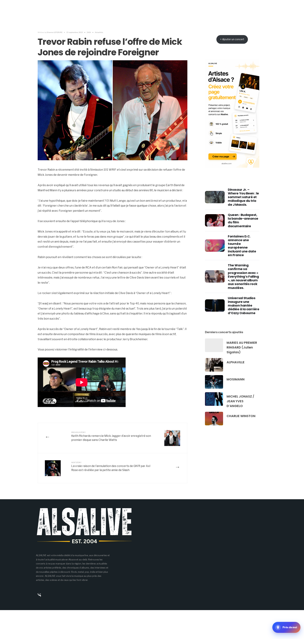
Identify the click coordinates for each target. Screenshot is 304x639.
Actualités (99, 32)
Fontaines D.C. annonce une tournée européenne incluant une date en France (242, 245)
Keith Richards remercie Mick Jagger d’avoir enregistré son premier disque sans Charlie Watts (111, 436)
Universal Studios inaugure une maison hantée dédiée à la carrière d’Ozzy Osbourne (243, 305)
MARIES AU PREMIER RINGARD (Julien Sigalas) (242, 347)
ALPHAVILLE (236, 362)
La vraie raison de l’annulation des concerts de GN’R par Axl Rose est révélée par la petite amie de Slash (110, 466)
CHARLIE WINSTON (241, 416)
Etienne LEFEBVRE (54, 32)
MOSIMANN (236, 379)
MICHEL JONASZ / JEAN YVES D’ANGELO (240, 401)
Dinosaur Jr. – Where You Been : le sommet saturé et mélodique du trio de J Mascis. (243, 197)
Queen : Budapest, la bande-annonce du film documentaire (243, 220)
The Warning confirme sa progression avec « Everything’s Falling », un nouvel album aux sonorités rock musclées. (243, 276)
